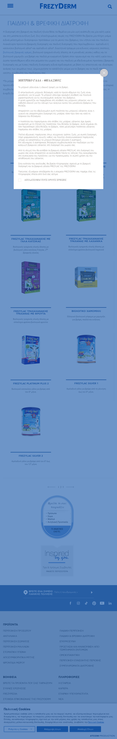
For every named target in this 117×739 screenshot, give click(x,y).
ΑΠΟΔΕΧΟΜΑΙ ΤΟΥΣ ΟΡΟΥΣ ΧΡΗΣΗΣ (45, 179)
